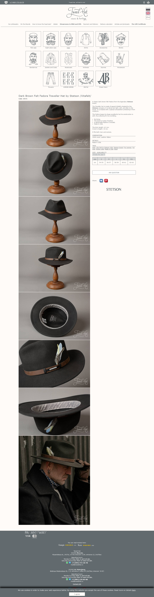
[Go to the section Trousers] (51, 78)
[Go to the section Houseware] (121, 58)
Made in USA (109, 149)
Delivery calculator (106, 24)
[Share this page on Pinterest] (106, 181)
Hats (93, 147)
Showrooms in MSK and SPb (70, 24)
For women (128, 147)
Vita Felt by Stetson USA (104, 147)
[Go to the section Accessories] (103, 39)
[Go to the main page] (77, 14)
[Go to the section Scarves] (103, 58)
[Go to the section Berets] (121, 39)
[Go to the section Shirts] (86, 39)
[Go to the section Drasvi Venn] (103, 78)
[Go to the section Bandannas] (33, 58)
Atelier (55, 24)
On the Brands (25, 24)
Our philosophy (13, 24)
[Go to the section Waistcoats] (68, 58)
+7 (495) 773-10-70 (80, 563)
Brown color (100, 149)
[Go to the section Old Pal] (86, 78)
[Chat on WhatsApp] (67, 563)
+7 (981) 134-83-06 (80, 579)
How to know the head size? (41, 24)
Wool (115, 149)
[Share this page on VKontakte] (101, 181)
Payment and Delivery (90, 24)
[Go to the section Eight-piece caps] (51, 39)
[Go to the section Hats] (68, 39)
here (133, 590)
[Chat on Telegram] (70, 563)
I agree (77, 594)
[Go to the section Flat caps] (33, 39)
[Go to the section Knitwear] (86, 58)
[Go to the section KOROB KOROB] (68, 78)
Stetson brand (118, 147)
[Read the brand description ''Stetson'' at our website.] (114, 189)
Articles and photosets (122, 24)
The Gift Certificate (139, 24)
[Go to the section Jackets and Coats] (51, 58)
